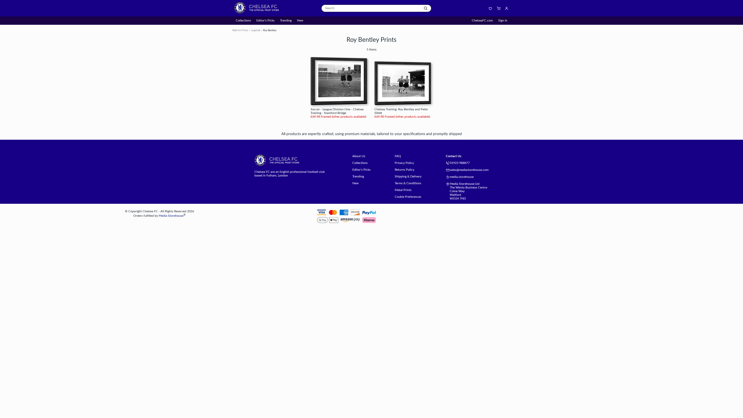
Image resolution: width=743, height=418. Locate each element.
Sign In (502, 20)
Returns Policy (404, 169)
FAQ (398, 156)
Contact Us (453, 156)
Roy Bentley (269, 30)
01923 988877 (460, 162)
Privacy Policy (404, 162)
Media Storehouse (171, 216)
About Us (358, 156)
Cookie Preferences (408, 196)
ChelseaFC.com (482, 20)
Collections (243, 20)
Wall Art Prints (240, 30)
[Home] (258, 12)
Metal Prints (403, 190)
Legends (255, 30)
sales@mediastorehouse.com (469, 169)
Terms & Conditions (408, 183)
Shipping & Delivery (408, 176)
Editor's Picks (265, 20)
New (300, 20)
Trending (286, 20)
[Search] (425, 8)
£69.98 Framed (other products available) (338, 116)
